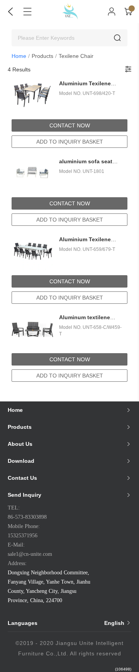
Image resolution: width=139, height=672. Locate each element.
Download (21, 461)
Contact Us (22, 478)
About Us (20, 444)
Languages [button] (67, 623)
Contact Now (69, 125)
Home (19, 56)
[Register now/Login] (111, 11)
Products (42, 56)
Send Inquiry (24, 495)
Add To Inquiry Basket (69, 142)
